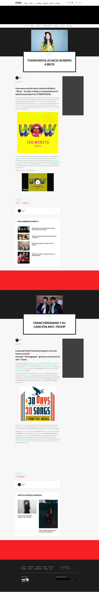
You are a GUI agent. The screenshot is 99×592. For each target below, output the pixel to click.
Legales (30, 568)
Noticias (26, 25)
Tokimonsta (21, 81)
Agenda (31, 3)
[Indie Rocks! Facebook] (66, 2)
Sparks (56, 440)
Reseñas (32, 25)
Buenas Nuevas (69, 25)
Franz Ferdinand (19, 368)
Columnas (57, 3)
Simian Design (44, 365)
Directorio (23, 568)
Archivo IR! (23, 566)
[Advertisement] (49, 15)
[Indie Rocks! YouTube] (72, 2)
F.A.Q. (51, 568)
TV (34, 3)
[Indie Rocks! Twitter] (68, 2)
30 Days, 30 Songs (49, 366)
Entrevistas (56, 25)
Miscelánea (45, 3)
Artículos (62, 25)
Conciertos (38, 25)
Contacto (50, 566)
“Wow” (37, 103)
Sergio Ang (20, 77)
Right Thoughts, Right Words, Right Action (24, 440)
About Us (46, 568)
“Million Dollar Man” (54, 363)
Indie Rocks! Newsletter (61, 576)
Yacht (20, 107)
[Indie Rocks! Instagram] (70, 2)
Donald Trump (28, 366)
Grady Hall (30, 158)
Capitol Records (38, 101)
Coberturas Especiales (47, 25)
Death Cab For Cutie (35, 363)
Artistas (45, 566)
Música (26, 3)
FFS (24, 442)
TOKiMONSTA (22, 105)
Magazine (39, 3)
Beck (16, 81)
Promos (51, 3)
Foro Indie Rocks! (51, 107)
